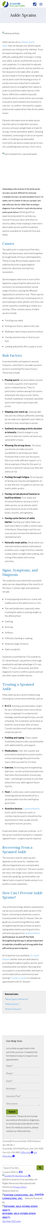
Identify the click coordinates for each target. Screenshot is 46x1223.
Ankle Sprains (12, 1004)
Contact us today (19, 978)
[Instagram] (22, 1172)
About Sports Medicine (16, 999)
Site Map (6, 1221)
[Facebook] (20, 1172)
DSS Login (16, 1221)
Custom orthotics (31, 808)
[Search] (40, 1167)
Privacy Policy (20, 1187)
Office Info (26, 1152)
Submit (12, 1111)
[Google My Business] (15, 1175)
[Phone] (34, 4)
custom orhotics (32, 933)
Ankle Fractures (13, 1009)
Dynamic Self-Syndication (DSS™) (19, 1215)
